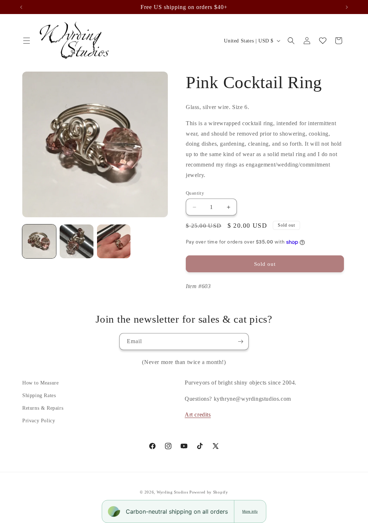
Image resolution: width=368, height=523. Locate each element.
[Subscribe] (240, 341)
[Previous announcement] (21, 7)
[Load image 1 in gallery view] (39, 241)
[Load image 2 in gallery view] (76, 241)
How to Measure (40, 383)
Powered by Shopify (208, 492)
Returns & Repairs (42, 408)
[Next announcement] (347, 7)
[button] (26, 41)
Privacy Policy (38, 420)
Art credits (198, 414)
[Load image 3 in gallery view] (114, 241)
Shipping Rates (39, 395)
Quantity (195, 193)
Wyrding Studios (172, 492)
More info (250, 511)
